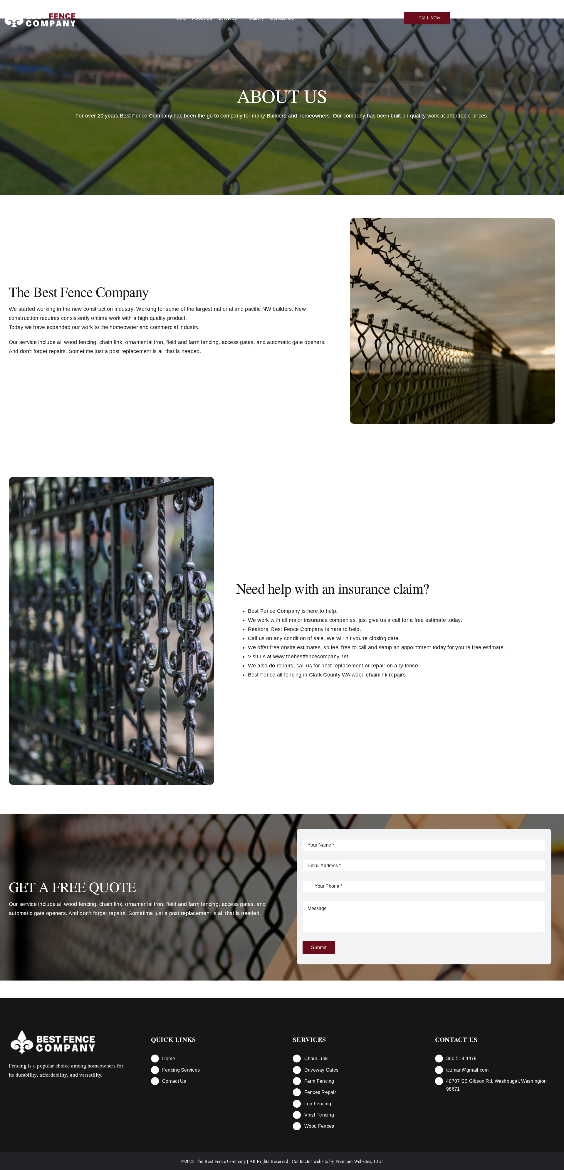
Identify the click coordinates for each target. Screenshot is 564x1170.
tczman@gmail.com (467, 1069)
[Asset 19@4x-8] (40, 11)
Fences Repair (320, 1092)
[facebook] (524, 18)
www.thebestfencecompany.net (310, 656)
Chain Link (316, 1058)
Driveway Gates (321, 1069)
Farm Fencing (319, 1081)
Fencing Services (181, 1069)
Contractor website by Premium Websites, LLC (337, 1161)
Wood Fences (319, 1126)
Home (168, 1058)
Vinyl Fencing (319, 1114)
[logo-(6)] (53, 1030)
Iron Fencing (317, 1103)
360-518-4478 (461, 1058)
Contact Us (174, 1081)
